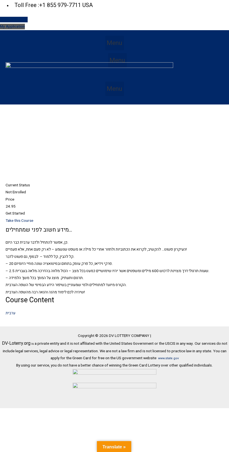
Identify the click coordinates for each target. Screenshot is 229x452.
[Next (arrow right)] (34, 420)
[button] (114, 43)
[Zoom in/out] (11, 412)
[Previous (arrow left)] (11, 420)
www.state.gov (168, 358)
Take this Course (19, 220)
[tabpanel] (114, 261)
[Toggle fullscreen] (34, 412)
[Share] (57, 412)
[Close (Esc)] (81, 412)
